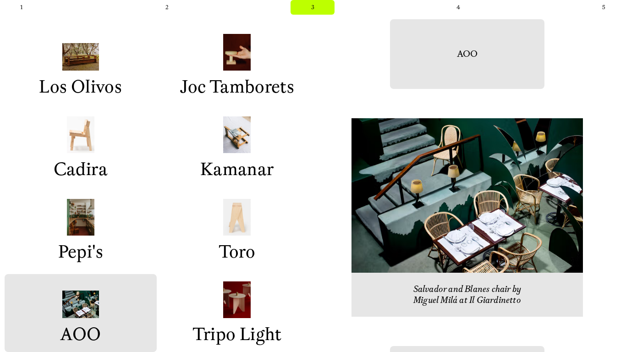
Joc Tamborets (237, 87)
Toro (237, 252)
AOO (80, 334)
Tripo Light (237, 334)
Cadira (81, 170)
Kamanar (237, 170)
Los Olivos (80, 87)
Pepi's (80, 252)
